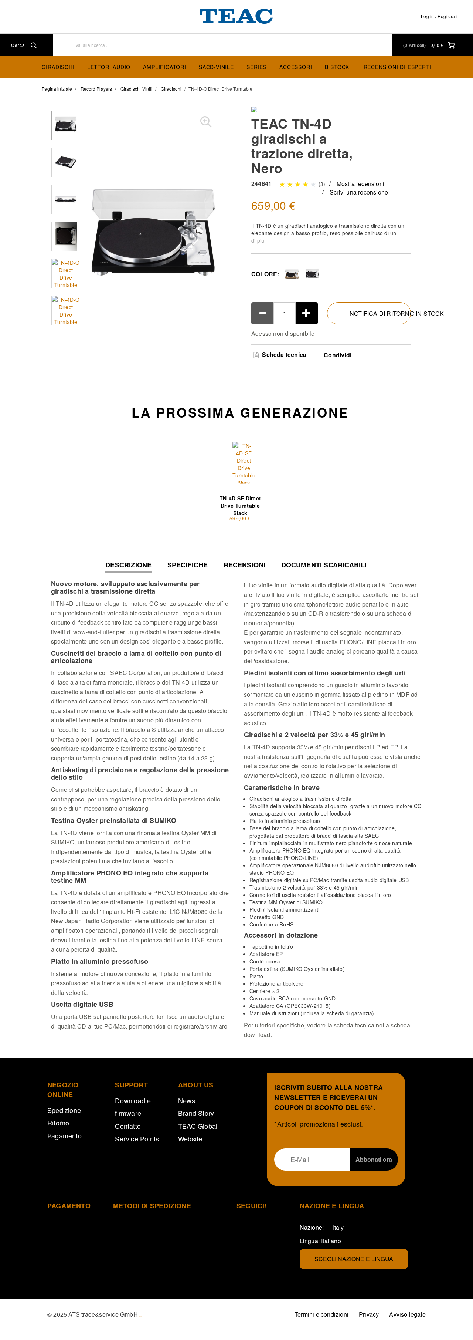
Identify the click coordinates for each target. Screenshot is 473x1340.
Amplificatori (164, 67)
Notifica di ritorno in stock (380, 313)
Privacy (369, 1314)
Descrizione (128, 566)
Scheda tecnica (283, 354)
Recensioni (245, 565)
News (186, 1100)
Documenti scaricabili (324, 565)
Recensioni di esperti (398, 67)
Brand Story (196, 1113)
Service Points (137, 1138)
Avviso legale (407, 1314)
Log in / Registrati (439, 16)
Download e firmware (133, 1107)
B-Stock (337, 67)
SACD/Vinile (216, 67)
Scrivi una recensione (359, 192)
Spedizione (64, 1110)
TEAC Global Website (197, 1132)
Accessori (295, 67)
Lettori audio (108, 67)
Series (256, 67)
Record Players (96, 88)
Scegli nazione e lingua (353, 1259)
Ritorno (58, 1122)
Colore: (265, 274)
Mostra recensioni (360, 183)
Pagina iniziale (57, 88)
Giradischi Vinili (136, 88)
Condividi (337, 355)
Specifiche (187, 565)
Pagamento (64, 1135)
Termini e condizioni (321, 1314)
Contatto (128, 1126)
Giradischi (58, 67)
